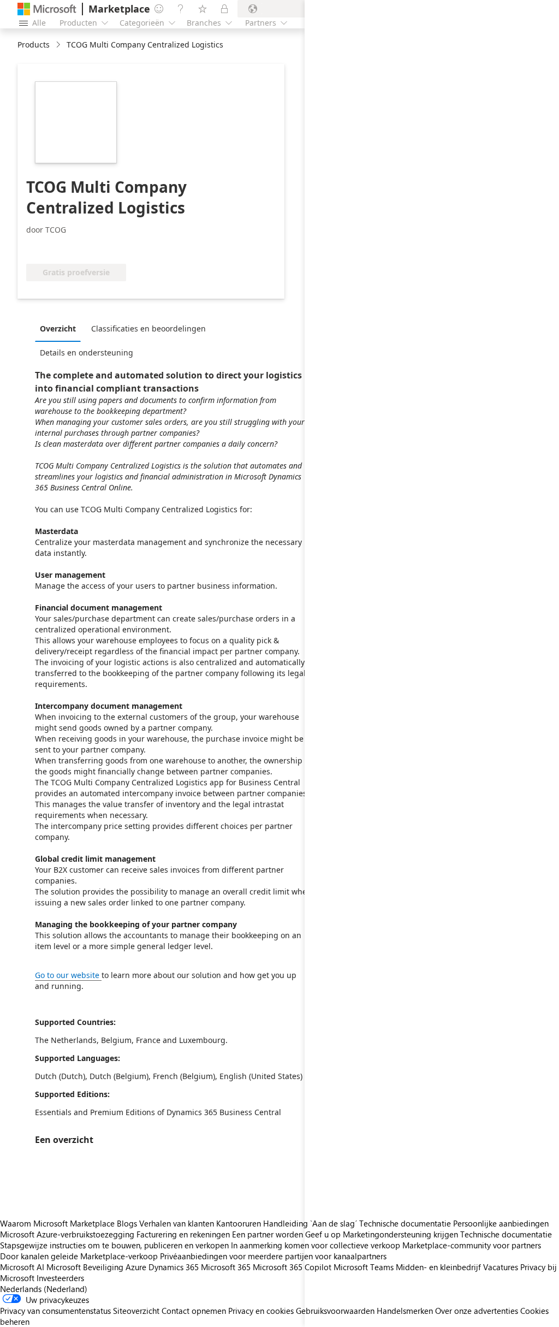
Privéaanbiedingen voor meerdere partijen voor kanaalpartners (273, 1256)
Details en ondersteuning (86, 352)
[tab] (60, 328)
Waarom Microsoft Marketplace (57, 1223)
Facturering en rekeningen (183, 1234)
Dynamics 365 (173, 1266)
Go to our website (67, 975)
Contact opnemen (194, 1310)
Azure (136, 1266)
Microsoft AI (22, 1266)
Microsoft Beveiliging (84, 1266)
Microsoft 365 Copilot (292, 1266)
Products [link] (33, 44)
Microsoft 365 (226, 1266)
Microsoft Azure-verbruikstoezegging (68, 1234)
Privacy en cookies (261, 1310)
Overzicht (58, 328)
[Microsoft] (46, 9)
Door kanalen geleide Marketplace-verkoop (79, 1256)
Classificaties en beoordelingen (148, 328)
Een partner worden (267, 1234)
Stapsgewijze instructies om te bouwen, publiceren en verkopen (114, 1245)
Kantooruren (238, 1223)
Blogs (127, 1223)
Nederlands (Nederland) (43, 1288)
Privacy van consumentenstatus (55, 1310)
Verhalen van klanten (176, 1223)
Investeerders (60, 1277)
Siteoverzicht (136, 1310)
